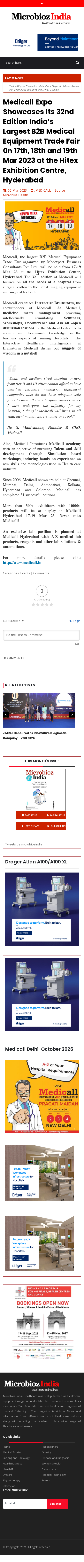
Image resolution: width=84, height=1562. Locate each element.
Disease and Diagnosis (55, 1458)
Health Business (12, 1463)
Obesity (46, 1452)
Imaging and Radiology (16, 1458)
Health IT (8, 1469)
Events (25, 573)
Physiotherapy (11, 1480)
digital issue (57, 815)
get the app (32, 826)
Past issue (31, 815)
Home (6, 1446)
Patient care (49, 1469)
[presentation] (6, 715)
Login (76, 621)
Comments (41, 573)
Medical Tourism (12, 1452)
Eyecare (7, 1474)
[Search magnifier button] (77, 62)
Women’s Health (51, 1463)
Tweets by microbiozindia (23, 844)
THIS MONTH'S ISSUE (41, 761)
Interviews (9, 1486)
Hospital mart (50, 1446)
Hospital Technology (54, 1474)
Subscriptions (58, 826)
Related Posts (20, 685)
